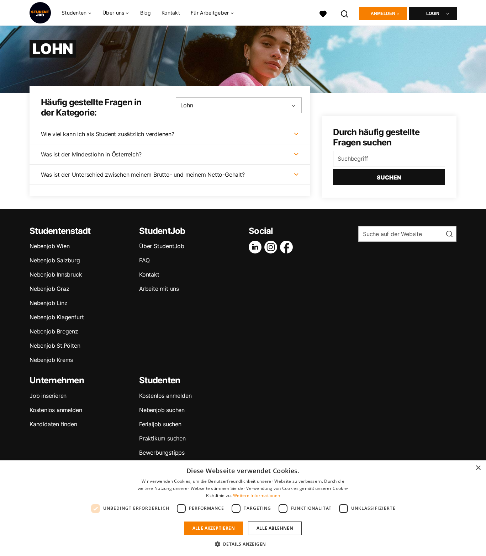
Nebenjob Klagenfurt (57, 317)
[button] (243, 543)
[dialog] (243, 508)
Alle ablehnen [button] (275, 528)
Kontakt (171, 13)
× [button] (478, 468)
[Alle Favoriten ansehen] (323, 13)
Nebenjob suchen (162, 409)
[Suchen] (344, 13)
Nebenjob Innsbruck (56, 274)
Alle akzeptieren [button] (213, 528)
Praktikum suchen (162, 438)
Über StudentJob (161, 246)
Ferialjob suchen (160, 424)
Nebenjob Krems (51, 359)
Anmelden (383, 13)
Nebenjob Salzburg (55, 260)
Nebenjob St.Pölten (55, 345)
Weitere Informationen (256, 495)
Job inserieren (48, 395)
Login (432, 13)
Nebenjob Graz (49, 288)
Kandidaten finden (53, 424)
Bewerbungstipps (162, 452)
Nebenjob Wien (49, 246)
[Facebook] (288, 247)
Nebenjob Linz (48, 302)
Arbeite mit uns (159, 288)
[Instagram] (272, 247)
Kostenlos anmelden (56, 409)
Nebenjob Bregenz (54, 331)
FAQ (144, 260)
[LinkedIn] (256, 247)
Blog (145, 13)
